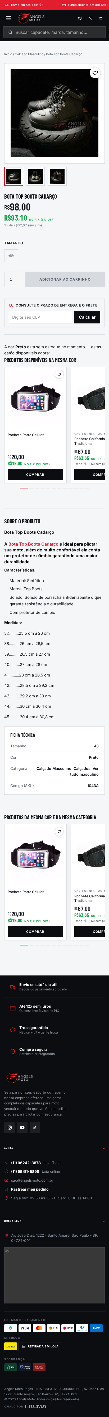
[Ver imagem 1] (13, 176)
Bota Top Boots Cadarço (33, 544)
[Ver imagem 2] (35, 176)
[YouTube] (22, 1127)
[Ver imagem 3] (57, 176)
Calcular (87, 317)
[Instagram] (9, 1127)
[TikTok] (35, 1127)
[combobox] (54, 32)
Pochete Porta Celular (26, 435)
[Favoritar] (95, 72)
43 (11, 255)
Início (8, 54)
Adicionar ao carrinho (65, 279)
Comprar (35, 475)
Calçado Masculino (29, 54)
